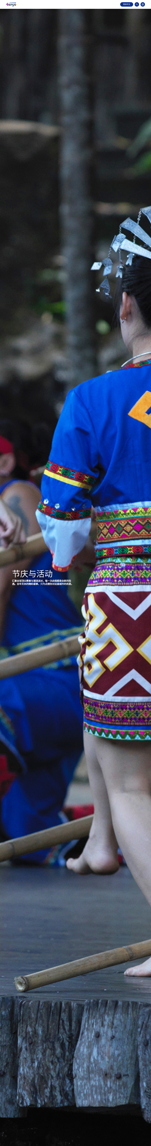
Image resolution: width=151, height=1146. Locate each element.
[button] (143, 4)
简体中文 (126, 4)
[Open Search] (137, 4)
